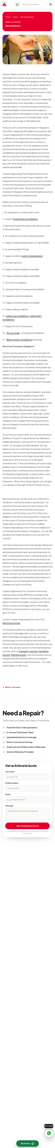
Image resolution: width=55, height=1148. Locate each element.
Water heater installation (19, 339)
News (15, 17)
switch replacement (32, 256)
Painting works (18, 655)
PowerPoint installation (25, 219)
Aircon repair (13, 333)
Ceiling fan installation (17, 316)
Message (9, 806)
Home (8, 17)
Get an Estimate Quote (27, 826)
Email (8, 794)
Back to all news (11, 687)
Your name (10, 772)
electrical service (11, 623)
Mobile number (12, 783)
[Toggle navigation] (50, 4)
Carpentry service (28, 651)
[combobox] (34, 4)
